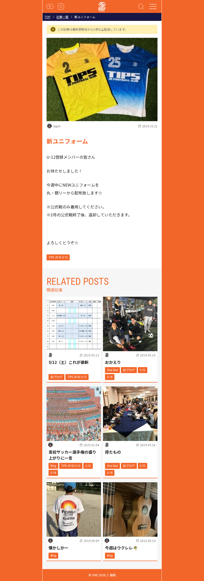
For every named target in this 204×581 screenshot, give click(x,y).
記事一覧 (62, 17)
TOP (48, 17)
